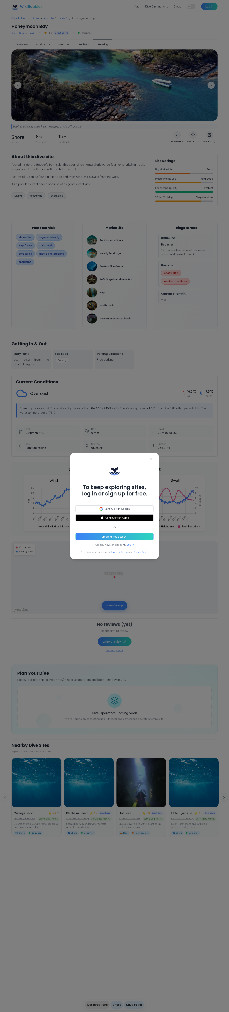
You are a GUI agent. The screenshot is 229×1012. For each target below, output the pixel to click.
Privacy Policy (141, 552)
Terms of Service (120, 552)
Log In (130, 544)
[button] (114, 506)
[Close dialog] (151, 459)
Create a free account (114, 536)
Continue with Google (117, 508)
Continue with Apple (117, 517)
